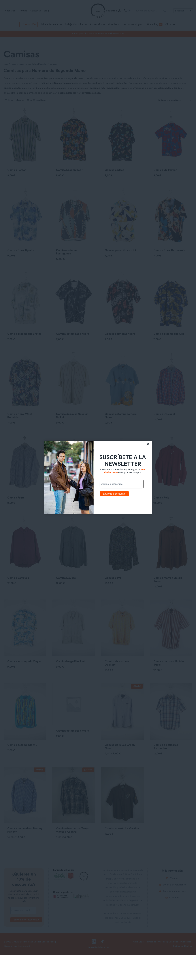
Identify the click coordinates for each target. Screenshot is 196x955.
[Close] (148, 444)
